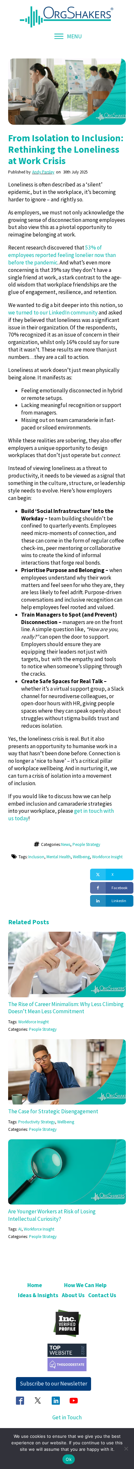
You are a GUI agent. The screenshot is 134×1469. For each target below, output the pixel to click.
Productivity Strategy (36, 1122)
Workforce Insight (107, 857)
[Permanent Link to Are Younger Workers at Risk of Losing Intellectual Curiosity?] (67, 1142)
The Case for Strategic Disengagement (53, 1111)
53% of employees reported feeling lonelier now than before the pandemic (62, 255)
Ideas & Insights (38, 1295)
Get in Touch (67, 1417)
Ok (69, 1459)
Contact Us (102, 1295)
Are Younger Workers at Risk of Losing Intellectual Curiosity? (52, 1215)
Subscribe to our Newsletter (53, 1383)
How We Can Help (85, 1285)
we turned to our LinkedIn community (53, 312)
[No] (126, 1448)
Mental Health (59, 857)
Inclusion (36, 857)
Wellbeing (81, 857)
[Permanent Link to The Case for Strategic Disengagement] (67, 1042)
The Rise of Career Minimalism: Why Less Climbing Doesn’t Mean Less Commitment (66, 1008)
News (65, 844)
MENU (74, 36)
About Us (73, 1295)
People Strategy (86, 844)
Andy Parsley (43, 172)
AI (19, 1229)
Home (34, 1285)
